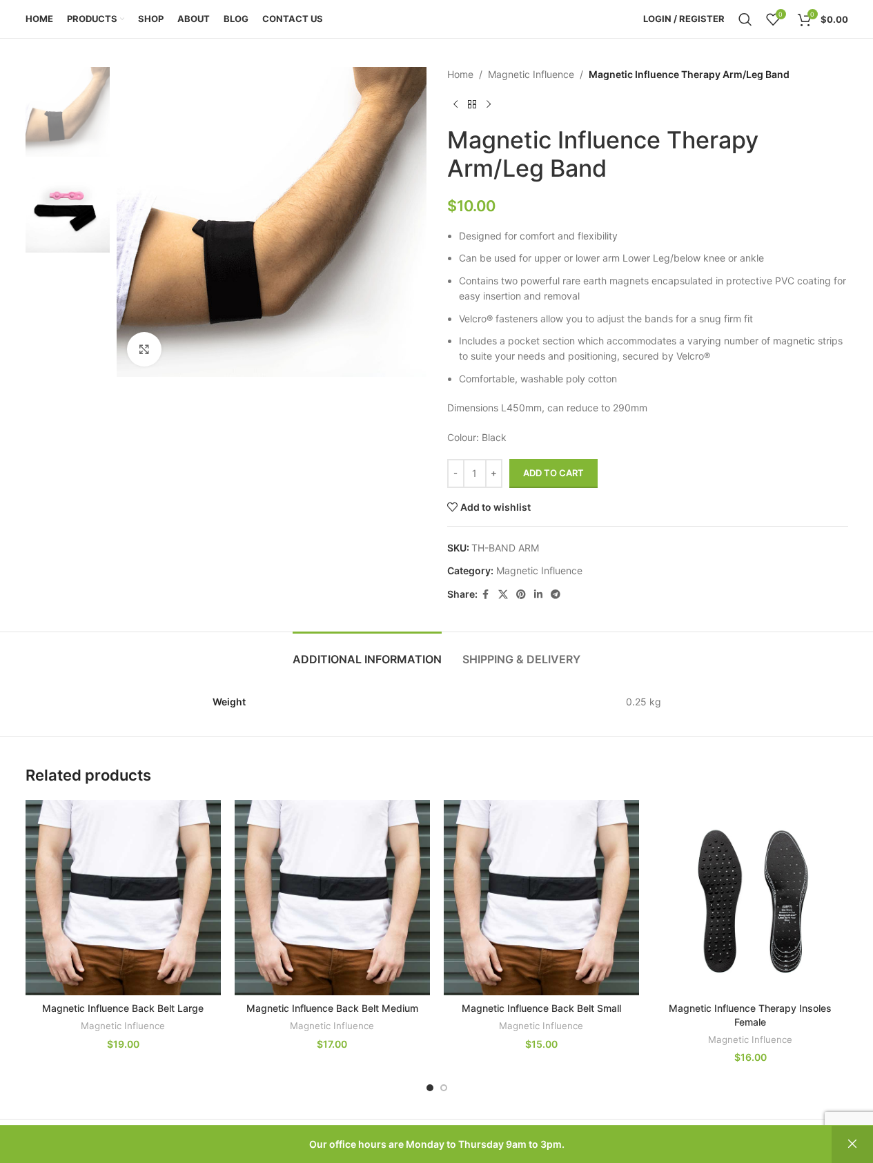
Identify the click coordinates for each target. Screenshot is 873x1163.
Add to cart (553, 472)
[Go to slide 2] (443, 1087)
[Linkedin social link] (538, 594)
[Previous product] (455, 104)
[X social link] (503, 594)
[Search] (745, 19)
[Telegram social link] (556, 594)
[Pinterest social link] (521, 594)
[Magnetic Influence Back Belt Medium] (332, 897)
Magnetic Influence (531, 74)
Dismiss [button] (852, 1144)
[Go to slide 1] (429, 1087)
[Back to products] (472, 104)
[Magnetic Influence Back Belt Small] (541, 897)
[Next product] (488, 104)
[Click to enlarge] (144, 349)
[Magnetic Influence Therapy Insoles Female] (750, 897)
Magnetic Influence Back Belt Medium (332, 1008)
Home (460, 74)
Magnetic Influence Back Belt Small (541, 1008)
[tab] (367, 653)
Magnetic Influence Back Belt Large (123, 1008)
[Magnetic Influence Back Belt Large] (123, 897)
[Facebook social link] (486, 594)
